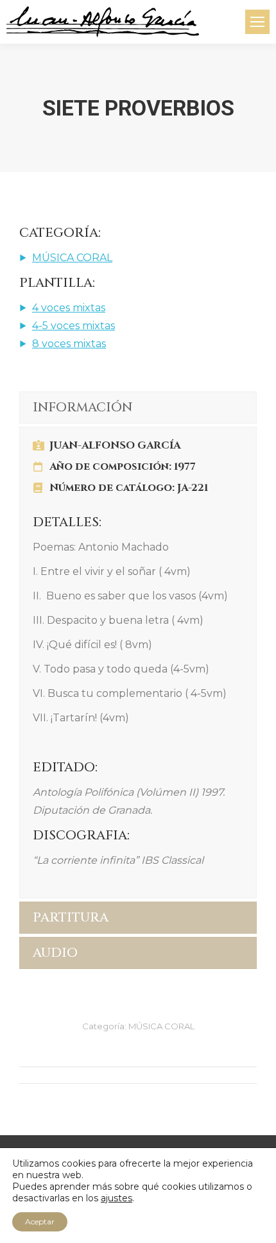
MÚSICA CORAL (72, 258)
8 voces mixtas (69, 344)
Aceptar (40, 1221)
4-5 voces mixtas (73, 326)
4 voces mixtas (68, 308)
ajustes (116, 1198)
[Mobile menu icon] (257, 22)
